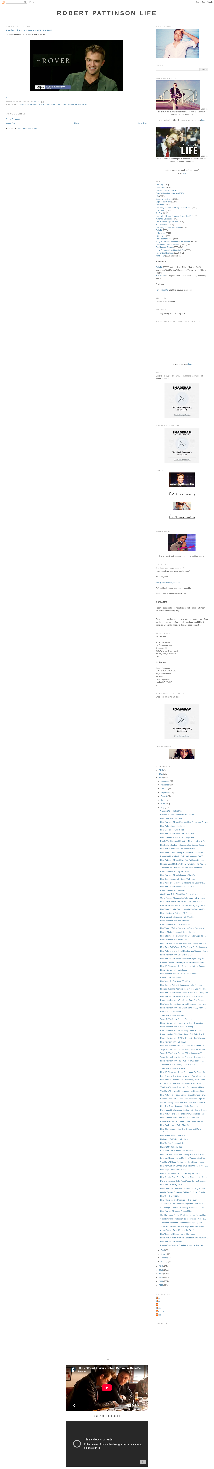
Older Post (142, 123)
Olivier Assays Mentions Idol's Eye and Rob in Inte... (182, 898)
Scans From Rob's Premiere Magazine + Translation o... (184, 1226)
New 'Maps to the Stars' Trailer (173, 1170)
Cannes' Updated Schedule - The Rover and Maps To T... (184, 1099)
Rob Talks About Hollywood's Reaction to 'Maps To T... (183, 936)
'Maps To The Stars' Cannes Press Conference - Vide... (183, 1049)
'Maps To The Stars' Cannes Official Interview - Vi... (182, 1053)
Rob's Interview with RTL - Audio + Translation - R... (182, 1061)
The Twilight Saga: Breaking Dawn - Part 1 (173, 216)
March (164, 1254)
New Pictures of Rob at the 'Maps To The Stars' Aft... (182, 996)
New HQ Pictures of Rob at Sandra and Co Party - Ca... (183, 1072)
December (165, 781)
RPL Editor (161, 1311)
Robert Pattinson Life (107, 13)
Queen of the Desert (164, 199)
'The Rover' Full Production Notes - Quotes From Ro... (183, 1219)
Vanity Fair (160, 256)
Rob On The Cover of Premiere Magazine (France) (181, 1245)
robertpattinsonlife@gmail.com (168, 582)
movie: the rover (47, 104)
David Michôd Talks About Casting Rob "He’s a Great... (183, 1110)
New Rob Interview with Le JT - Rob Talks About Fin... (183, 1046)
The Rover (160, 205)
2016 (161, 770)
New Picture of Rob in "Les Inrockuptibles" (178, 849)
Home (76, 123)
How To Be (160, 276)
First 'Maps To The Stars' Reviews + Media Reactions (183, 1076)
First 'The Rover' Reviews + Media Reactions (179, 1106)
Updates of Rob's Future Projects (174, 1139)
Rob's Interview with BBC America (174, 921)
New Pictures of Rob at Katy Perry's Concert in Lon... (182, 860)
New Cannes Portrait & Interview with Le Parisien (181, 985)
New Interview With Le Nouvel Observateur (178, 974)
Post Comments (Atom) (27, 128)
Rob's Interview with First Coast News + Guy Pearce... (183, 1008)
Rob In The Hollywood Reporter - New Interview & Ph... (183, 841)
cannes (22, 104)
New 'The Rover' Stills (169, 1196)
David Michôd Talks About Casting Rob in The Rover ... (183, 1154)
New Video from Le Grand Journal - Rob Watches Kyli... (183, 909)
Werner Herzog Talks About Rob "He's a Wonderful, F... (183, 1102)
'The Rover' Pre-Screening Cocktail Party (177, 1065)
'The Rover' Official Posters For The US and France (182, 1162)
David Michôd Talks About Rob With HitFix (178, 917)
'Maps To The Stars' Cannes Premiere (176, 1019)
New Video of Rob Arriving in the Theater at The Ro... (182, 852)
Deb (158, 1301)
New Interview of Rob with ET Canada (176, 913)
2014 (161, 778)
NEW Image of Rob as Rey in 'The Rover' (177, 1234)
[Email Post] (42, 102)
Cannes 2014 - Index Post (171, 811)
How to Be (160, 236)
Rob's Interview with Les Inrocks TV (175, 924)
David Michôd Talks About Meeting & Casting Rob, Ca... (184, 943)
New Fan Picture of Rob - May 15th (175, 1125)
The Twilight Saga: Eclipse (167, 222)
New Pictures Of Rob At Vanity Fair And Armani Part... (183, 1095)
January (164, 1261)
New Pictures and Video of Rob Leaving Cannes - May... (184, 951)
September (166, 792)
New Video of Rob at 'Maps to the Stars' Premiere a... (182, 928)
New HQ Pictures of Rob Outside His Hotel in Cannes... (183, 966)
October (164, 789)
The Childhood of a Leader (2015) (170, 193)
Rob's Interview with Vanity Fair (173, 940)
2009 (161, 1281)
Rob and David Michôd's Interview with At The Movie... (183, 864)
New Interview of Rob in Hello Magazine (177, 837)
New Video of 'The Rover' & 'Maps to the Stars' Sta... (182, 883)
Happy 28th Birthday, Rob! (171, 1147)
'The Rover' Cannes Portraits (172, 1015)
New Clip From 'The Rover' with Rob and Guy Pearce (182, 1188)
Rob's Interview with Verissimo (173, 890)
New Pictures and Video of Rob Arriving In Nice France (183, 1114)
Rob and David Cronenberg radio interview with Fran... (183, 962)
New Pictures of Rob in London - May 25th (178, 875)
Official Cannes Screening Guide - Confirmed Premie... (183, 1192)
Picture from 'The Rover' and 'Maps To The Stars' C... (182, 1083)
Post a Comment (13, 119)
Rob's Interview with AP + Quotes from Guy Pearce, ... (183, 1000)
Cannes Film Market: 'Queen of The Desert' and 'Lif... (182, 1121)
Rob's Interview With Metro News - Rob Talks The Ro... (183, 1034)
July (163, 800)
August (164, 796)
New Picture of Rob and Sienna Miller (176, 1211)
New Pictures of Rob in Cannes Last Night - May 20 (182, 958)
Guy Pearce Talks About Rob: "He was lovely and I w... (183, 894)
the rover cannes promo (69, 104)
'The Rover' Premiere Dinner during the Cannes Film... (183, 1091)
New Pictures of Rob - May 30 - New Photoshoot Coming (184, 822)
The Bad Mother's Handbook (167, 244)
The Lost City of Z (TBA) (166, 190)
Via (7, 97)
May (163, 807)
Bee (158, 1298)
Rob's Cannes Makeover (170, 1012)
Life (157, 196)
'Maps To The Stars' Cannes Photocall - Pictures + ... (182, 1057)
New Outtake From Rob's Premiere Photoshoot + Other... (184, 1177)
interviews (32, 104)
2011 (161, 1274)
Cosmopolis (161, 210)
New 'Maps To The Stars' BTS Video (175, 981)
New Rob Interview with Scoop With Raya (177, 879)
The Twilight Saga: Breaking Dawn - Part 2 (173, 207)
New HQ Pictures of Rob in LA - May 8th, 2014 (180, 1173)
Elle (158, 1305)
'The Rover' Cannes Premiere (172, 1068)
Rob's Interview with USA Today (173, 970)
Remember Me (162, 224)
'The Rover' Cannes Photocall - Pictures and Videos (182, 1087)
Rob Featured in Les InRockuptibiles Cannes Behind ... (183, 845)
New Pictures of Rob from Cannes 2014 (177, 887)
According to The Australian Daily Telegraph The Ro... (183, 1207)
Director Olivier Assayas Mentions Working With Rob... (183, 1158)
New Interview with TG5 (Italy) (173, 1042)
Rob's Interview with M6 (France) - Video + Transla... (182, 1030)
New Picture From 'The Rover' (172, 826)
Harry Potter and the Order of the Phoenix (173, 241)
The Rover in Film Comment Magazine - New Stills (181, 1204)
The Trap (159, 185)
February (165, 1258)
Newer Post (10, 123)
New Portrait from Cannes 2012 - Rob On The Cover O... (184, 1166)
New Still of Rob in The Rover (172, 1135)
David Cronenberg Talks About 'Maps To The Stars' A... (183, 1181)
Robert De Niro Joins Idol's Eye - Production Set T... (182, 856)
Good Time (160, 188)
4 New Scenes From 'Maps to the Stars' (177, 1230)
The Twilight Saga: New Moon (168, 227)
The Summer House (164, 239)
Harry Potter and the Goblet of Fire (170, 250)
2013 (161, 1266)
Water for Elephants (164, 219)
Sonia (158, 1315)
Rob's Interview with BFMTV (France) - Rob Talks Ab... (183, 1038)
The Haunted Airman (164, 247)
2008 (161, 1285)
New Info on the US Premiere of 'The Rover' (178, 1200)
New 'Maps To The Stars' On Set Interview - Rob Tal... (183, 1004)
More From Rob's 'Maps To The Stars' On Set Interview (183, 947)
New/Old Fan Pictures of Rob (172, 1143)
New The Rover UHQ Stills (171, 818)
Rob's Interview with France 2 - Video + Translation (181, 1023)
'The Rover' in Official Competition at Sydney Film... (182, 1223)
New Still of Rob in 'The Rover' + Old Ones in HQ (180, 902)
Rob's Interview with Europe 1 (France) (176, 1027)
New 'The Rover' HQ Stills (171, 1185)
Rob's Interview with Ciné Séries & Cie (176, 955)
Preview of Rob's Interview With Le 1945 (29, 30)
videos (85, 104)
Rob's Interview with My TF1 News (174, 871)
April (163, 1250)
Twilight (159, 230)
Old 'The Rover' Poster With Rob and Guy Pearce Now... (184, 1215)
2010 (161, 1277)
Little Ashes (161, 233)
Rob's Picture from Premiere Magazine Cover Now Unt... (184, 1238)
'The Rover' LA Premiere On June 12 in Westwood (181, 868)
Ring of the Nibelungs (165, 253)
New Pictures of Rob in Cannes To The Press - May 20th (184, 993)
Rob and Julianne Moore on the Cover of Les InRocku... (183, 989)
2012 (161, 1270)
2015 (161, 774)
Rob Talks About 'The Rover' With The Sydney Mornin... (183, 905)
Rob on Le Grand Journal (170, 977)
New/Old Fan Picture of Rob (172, 830)
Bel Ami (159, 213)
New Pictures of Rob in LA (171, 1241)
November (165, 785)
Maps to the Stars (163, 202)
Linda (158, 1308)
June (163, 804)
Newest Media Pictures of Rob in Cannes (177, 932)
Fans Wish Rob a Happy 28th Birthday (176, 1151)
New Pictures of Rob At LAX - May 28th (177, 834)
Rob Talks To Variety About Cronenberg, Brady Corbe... (183, 1080)
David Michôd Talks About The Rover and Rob (179, 1118)
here (203, 120)
